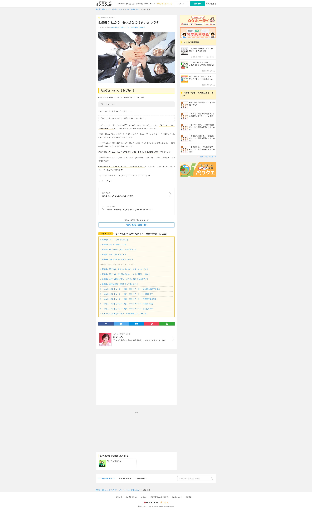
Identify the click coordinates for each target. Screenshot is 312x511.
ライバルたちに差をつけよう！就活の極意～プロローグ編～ (125, 314)
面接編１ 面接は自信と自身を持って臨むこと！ (120, 284)
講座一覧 (139, 4)
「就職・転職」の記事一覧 (207, 157)
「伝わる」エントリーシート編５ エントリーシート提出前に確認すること (131, 289)
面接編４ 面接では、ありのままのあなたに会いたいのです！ (125, 269)
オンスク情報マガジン (106, 478)
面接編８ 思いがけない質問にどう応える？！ (119, 250)
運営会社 (119, 497)
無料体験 (197, 4)
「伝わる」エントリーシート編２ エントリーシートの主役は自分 (127, 304)
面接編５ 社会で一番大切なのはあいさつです (128, 22)
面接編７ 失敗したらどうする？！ (115, 255)
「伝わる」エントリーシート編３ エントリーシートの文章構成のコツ (129, 299)
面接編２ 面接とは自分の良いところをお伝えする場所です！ (125, 279)
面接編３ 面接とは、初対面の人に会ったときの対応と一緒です (126, 274)
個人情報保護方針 (131, 497)
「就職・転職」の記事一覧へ (136, 225)
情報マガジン (150, 4)
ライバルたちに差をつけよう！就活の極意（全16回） (128, 27)
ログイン (181, 4)
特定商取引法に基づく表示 (159, 497)
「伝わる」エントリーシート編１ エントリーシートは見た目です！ (128, 309)
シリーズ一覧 (140, 478)
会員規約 (144, 497)
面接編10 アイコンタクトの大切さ (115, 240)
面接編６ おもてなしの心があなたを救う (117, 259)
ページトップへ (306, 505)
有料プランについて (164, 4)
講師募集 (188, 497)
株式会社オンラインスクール (146, 506)
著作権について (177, 497)
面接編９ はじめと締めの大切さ (114, 245)
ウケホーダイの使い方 (125, 4)
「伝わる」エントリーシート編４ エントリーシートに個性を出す (127, 294)
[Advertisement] (136, 379)
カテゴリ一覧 (124, 478)
